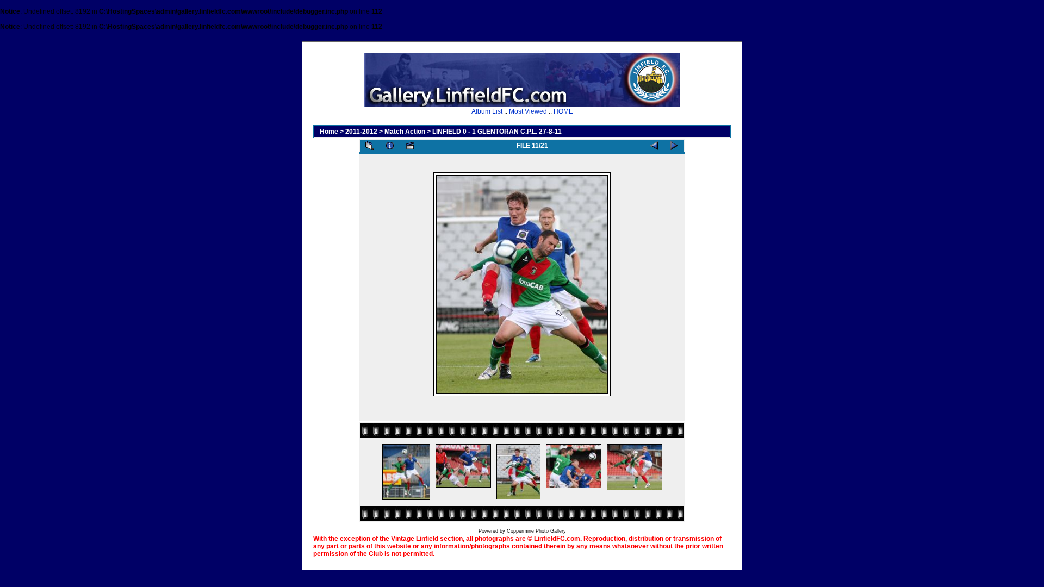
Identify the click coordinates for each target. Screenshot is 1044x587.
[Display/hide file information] (390, 146)
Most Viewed (528, 111)
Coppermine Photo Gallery (536, 531)
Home (329, 131)
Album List (486, 111)
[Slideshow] (410, 146)
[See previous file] (654, 146)
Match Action (404, 131)
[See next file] (674, 146)
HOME (563, 111)
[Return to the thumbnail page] (370, 146)
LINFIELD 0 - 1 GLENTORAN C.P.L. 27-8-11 (497, 131)
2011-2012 (361, 131)
